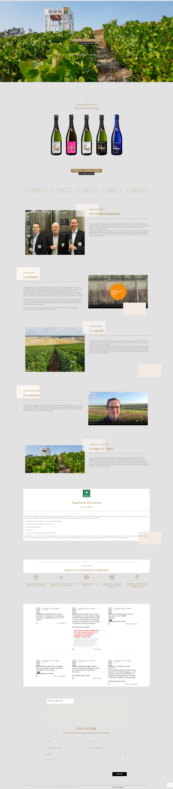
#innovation (111, 618)
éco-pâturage (112, 190)
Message (49, 759)
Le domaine (61, 190)
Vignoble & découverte (137, 190)
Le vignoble (86, 190)
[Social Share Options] (37, 623)
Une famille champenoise (36, 190)
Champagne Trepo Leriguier (50, 608)
